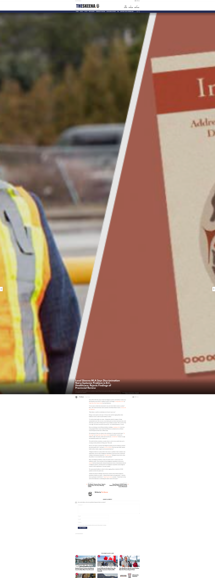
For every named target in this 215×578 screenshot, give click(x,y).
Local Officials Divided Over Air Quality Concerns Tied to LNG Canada (106, 570)
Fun (118, 11)
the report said (108, 455)
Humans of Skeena (100, 11)
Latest (125, 7)
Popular (131, 7)
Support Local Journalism (126, 11)
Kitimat (101, 566)
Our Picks (136, 7)
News (87, 565)
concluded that (114, 436)
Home (77, 11)
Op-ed (85, 11)
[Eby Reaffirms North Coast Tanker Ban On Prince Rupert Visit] (129, 561)
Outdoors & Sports (111, 11)
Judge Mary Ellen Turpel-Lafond (95, 403)
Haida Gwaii (80, 565)
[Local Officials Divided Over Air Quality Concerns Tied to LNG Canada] (107, 561)
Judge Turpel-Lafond (107, 477)
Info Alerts (91, 11)
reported (90, 463)
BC (76, 565)
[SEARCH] (139, 12)
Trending (77, 556)
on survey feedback (108, 447)
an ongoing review (116, 427)
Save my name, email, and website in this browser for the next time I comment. (92, 525)
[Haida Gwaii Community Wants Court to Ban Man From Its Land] (85, 561)
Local (81, 11)
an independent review (119, 401)
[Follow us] (137, 12)
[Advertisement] (107, 542)
